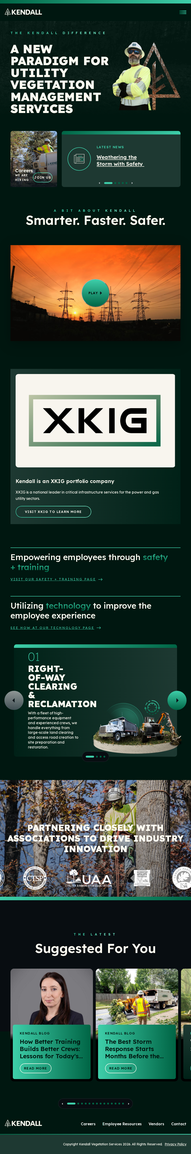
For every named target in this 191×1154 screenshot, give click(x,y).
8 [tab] (101, 1104)
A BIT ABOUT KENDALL (95, 210)
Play (93, 293)
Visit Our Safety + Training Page (53, 579)
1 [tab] (108, 183)
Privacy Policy (175, 1144)
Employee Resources (122, 1124)
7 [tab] (97, 1104)
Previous (14, 700)
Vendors (156, 1124)
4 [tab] (123, 183)
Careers (88, 1124)
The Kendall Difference (58, 33)
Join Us (42, 177)
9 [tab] (104, 1104)
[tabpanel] (139, 153)
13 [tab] (119, 1104)
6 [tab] (93, 1104)
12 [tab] (115, 1104)
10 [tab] (108, 1104)
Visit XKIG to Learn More (53, 512)
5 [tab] (126, 183)
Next (177, 700)
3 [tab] (119, 183)
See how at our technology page (52, 628)
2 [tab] (115, 183)
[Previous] (100, 183)
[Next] (131, 183)
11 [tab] (112, 1104)
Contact (178, 1124)
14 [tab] (123, 1104)
